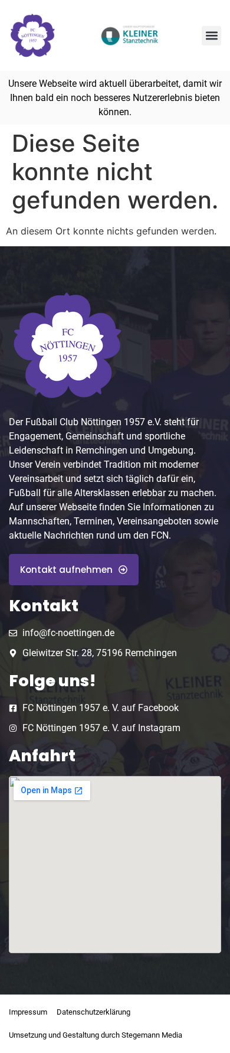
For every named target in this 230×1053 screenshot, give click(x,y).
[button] (211, 35)
